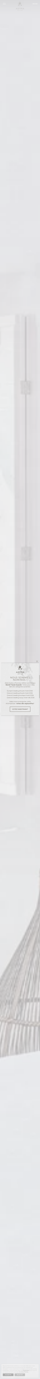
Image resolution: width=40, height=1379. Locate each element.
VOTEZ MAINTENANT (20, 709)
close (37, 661)
